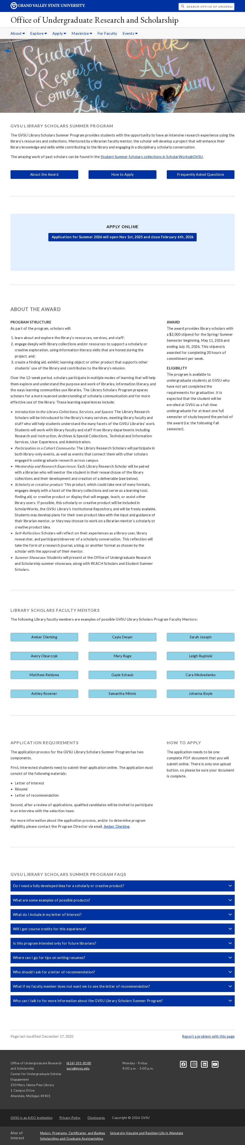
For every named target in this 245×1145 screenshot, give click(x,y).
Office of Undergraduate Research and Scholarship (95, 19)
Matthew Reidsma (44, 675)
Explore (37, 33)
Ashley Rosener (44, 694)
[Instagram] (194, 1064)
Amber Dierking (44, 637)
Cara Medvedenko (201, 675)
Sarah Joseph (201, 637)
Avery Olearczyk (44, 656)
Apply (58, 33)
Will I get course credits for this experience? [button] (49, 929)
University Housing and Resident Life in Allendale (146, 1133)
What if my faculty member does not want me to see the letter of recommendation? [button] (81, 986)
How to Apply (122, 174)
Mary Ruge (123, 656)
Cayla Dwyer (122, 637)
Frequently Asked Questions (200, 174)
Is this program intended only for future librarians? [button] (54, 943)
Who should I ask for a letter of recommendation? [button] (54, 972)
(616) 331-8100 (79, 1063)
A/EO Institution (32, 1118)
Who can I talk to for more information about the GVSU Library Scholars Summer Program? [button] (88, 1001)
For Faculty (107, 33)
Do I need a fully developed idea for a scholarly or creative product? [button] (68, 886)
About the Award (44, 174)
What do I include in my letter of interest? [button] (47, 915)
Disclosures (96, 1118)
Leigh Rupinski (200, 656)
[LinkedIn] (205, 1064)
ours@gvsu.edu (78, 1068)
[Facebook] (183, 1064)
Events (128, 33)
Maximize (81, 33)
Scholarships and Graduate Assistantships (71, 1138)
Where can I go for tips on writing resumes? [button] (49, 958)
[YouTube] (215, 1064)
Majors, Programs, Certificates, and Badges (72, 1133)
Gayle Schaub (122, 675)
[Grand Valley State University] (48, 8)
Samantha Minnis (122, 694)
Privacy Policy (70, 1118)
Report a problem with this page (208, 1036)
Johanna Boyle (201, 694)
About (16, 33)
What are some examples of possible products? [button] (51, 900)
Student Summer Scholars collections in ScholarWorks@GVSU (152, 157)
